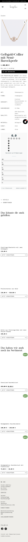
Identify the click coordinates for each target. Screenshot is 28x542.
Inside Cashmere (5, 486)
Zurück (3, 16)
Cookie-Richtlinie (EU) (8, 505)
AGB (2, 514)
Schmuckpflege (5, 497)
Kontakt (3, 501)
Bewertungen (7, 202)
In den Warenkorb (8, 72)
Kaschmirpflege (5, 498)
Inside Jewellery (6, 485)
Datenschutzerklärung (7, 511)
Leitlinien (4, 489)
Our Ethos (4, 488)
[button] (2, 7)
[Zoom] (24, 22)
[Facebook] (2, 528)
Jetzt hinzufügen (8, 255)
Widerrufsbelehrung (6, 512)
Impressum (4, 503)
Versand (3, 495)
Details (6, 200)
